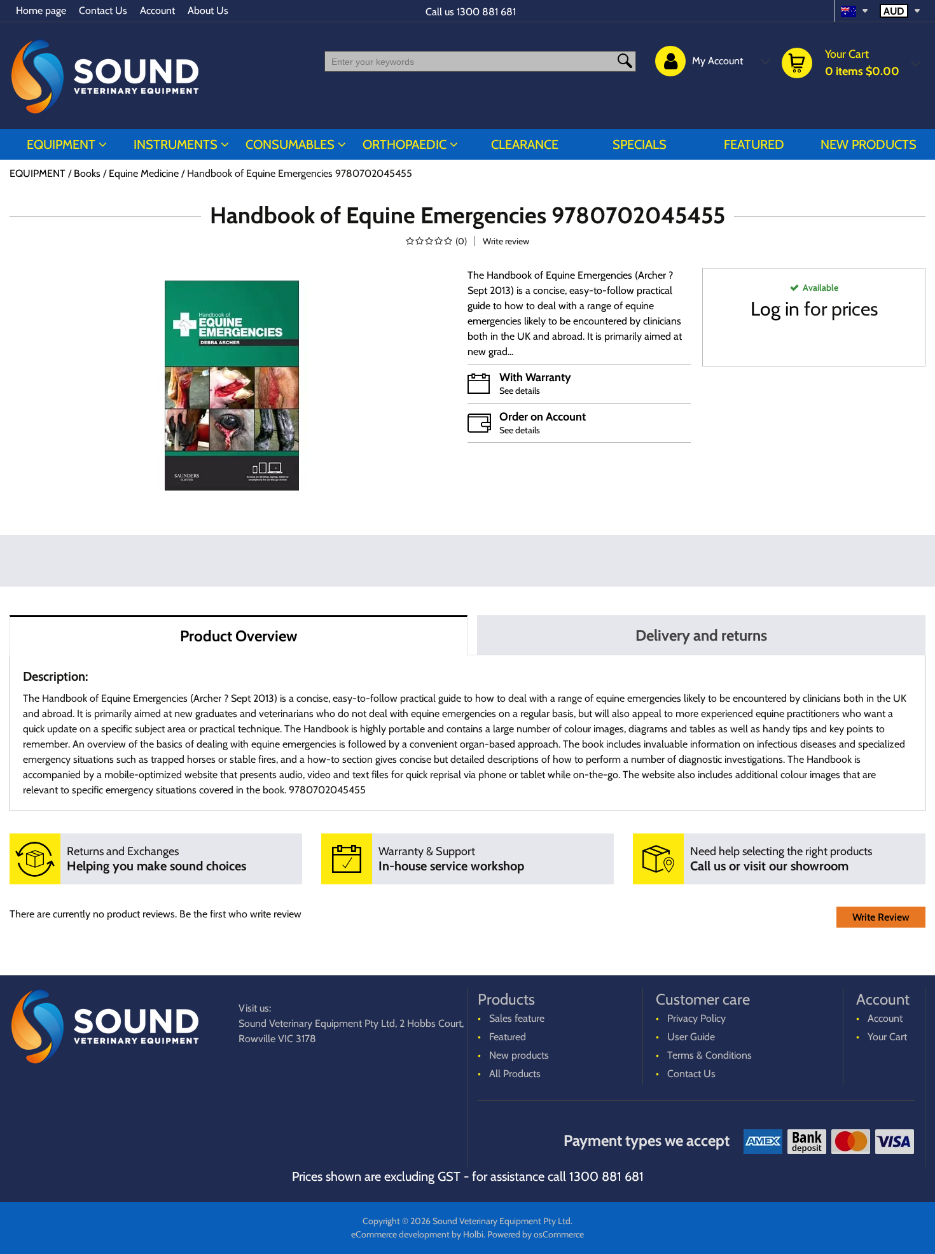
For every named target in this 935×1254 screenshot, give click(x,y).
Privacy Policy (696, 1018)
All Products (515, 1074)
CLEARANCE (524, 144)
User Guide (691, 1037)
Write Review (881, 917)
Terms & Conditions (709, 1055)
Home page (41, 10)
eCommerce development (400, 1234)
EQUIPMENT (61, 144)
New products (869, 144)
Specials (640, 144)
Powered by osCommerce (535, 1234)
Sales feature (516, 1018)
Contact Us (103, 10)
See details (519, 390)
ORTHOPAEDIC (405, 144)
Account (157, 10)
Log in (775, 309)
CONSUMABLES (290, 144)
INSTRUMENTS (176, 144)
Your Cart (887, 1037)
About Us (208, 10)
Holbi (473, 1234)
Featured (754, 144)
